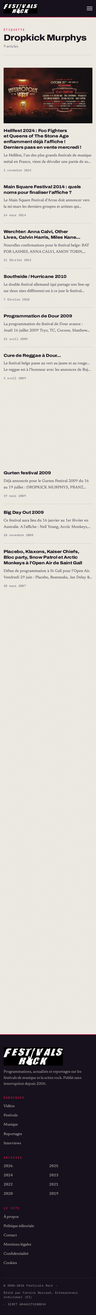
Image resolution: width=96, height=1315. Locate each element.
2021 (53, 1184)
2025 (53, 1165)
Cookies (10, 1263)
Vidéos (9, 1106)
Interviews (12, 1143)
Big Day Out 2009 (24, 512)
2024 (8, 1174)
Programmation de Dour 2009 (38, 316)
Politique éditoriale (19, 1226)
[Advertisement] (48, 426)
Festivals (11, 1115)
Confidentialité (16, 1254)
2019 (53, 1193)
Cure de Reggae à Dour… (32, 355)
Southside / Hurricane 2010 (35, 276)
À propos (11, 1217)
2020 (8, 1193)
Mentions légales (17, 1245)
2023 (53, 1174)
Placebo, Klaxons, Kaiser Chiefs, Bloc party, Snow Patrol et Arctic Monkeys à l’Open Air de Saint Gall (43, 557)
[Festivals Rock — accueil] (20, 8)
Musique (11, 1125)
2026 (8, 1165)
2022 (8, 1184)
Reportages (13, 1134)
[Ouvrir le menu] (89, 8)
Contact (10, 1235)
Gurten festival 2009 (27, 472)
